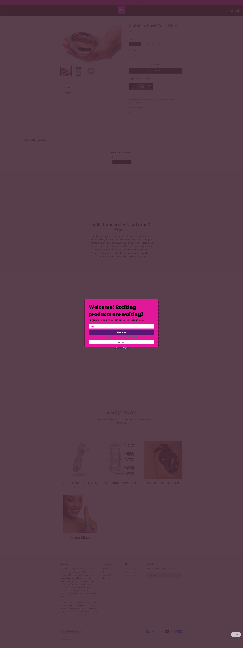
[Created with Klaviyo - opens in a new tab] (121, 348)
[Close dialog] (156, 301)
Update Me (121, 332)
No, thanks (121, 342)
